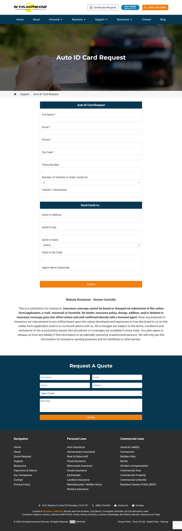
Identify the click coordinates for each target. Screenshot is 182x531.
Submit (91, 284)
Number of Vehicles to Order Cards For (65, 177)
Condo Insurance (77, 470)
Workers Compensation (134, 465)
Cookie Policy (152, 521)
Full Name (49, 114)
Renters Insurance (77, 489)
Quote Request (22, 456)
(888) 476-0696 (103, 505)
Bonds (124, 461)
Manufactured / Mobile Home (84, 484)
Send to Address (51, 214)
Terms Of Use (138, 521)
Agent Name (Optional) (55, 267)
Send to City (49, 227)
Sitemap (164, 521)
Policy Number (50, 164)
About (17, 451)
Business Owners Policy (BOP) (138, 484)
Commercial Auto (130, 470)
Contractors (127, 451)
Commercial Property (133, 475)
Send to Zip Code (52, 252)
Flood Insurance (76, 461)
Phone (46, 139)
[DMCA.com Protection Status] (78, 522)
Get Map (140, 505)
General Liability (129, 447)
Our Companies (23, 475)
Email (46, 127)
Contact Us (123, 505)
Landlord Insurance (78, 479)
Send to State (50, 239)
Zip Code (48, 152)
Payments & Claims (25, 470)
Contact (18, 479)
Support (24, 94)
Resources (20, 465)
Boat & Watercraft (77, 456)
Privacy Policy (22, 484)
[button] (103, 7)
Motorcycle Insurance (79, 465)
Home (17, 447)
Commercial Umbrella (133, 479)
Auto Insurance (76, 447)
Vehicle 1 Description (54, 189)
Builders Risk (128, 456)
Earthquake (73, 475)
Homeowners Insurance (81, 451)
